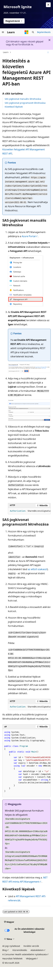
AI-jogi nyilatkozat (11, 946)
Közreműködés (20, 950)
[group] (29, 511)
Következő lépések (14, 106)
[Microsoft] (26, 32)
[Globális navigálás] (3, 32)
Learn (6, 52)
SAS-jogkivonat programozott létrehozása (25, 102)
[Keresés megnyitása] (33, 32)
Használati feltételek (12, 958)
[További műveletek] (48, 52)
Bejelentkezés (44, 32)
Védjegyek (31, 958)
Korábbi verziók (31, 946)
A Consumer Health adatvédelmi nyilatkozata (24, 954)
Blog (4, 950)
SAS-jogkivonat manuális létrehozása (23, 98)
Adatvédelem (37, 950)
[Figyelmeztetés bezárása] (48, 4)
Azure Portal (28, 236)
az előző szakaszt (37, 569)
